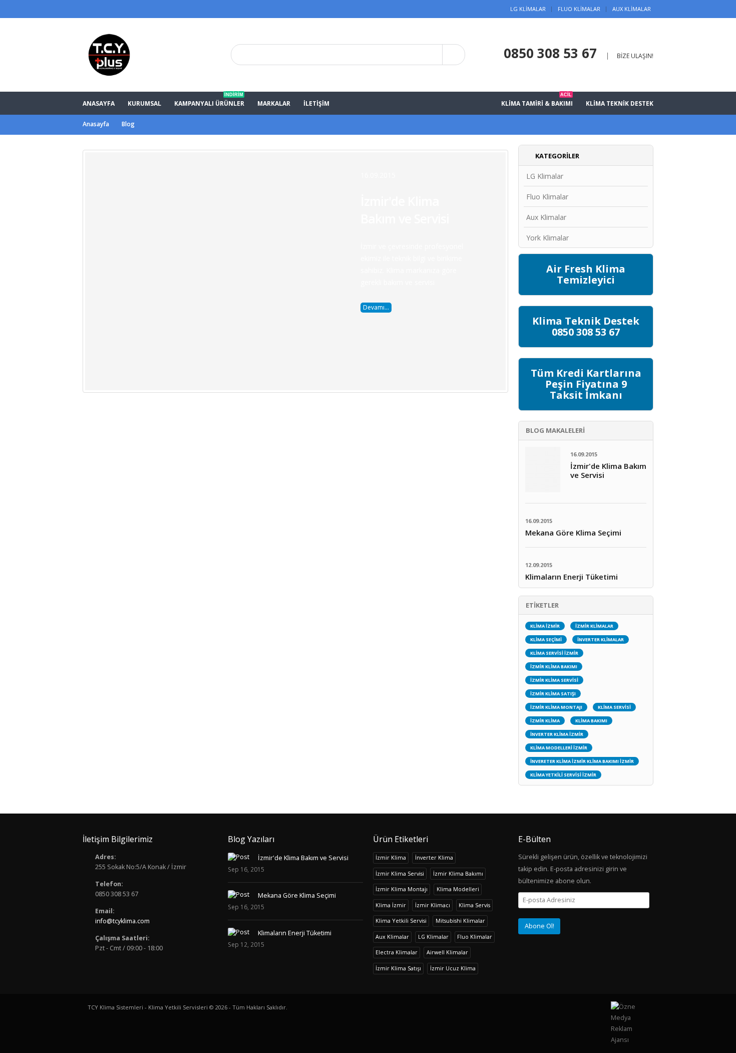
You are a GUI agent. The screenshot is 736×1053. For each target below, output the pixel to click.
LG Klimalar (528, 9)
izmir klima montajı (556, 707)
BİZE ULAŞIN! (635, 56)
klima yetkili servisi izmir (563, 774)
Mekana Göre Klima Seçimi (297, 895)
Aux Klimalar (631, 9)
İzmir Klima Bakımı (458, 873)
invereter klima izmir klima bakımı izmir (582, 761)
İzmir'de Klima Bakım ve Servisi (404, 209)
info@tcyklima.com (122, 921)
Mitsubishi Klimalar (460, 920)
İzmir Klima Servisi (400, 873)
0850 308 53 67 (550, 53)
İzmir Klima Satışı (398, 968)
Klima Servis (474, 905)
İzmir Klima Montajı (402, 889)
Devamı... (376, 307)
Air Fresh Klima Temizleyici (585, 274)
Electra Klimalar (397, 952)
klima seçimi (546, 639)
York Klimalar (547, 237)
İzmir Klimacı (432, 905)
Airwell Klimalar (447, 952)
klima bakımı (591, 720)
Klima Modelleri (458, 889)
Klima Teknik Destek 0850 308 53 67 (585, 326)
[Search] (454, 55)
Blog (128, 124)
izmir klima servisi (554, 680)
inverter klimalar (600, 639)
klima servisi (614, 707)
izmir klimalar (594, 626)
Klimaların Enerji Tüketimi (294, 933)
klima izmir (545, 626)
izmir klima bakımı (553, 666)
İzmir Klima (391, 857)
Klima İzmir (391, 905)
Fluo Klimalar (579, 9)
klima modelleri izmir (558, 747)
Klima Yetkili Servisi (401, 920)
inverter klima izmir (556, 734)
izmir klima (545, 720)
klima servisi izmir (554, 653)
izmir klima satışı (553, 693)
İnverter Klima (434, 857)
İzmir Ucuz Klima (453, 968)
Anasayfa (96, 124)
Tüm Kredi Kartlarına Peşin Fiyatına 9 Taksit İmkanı (586, 384)
